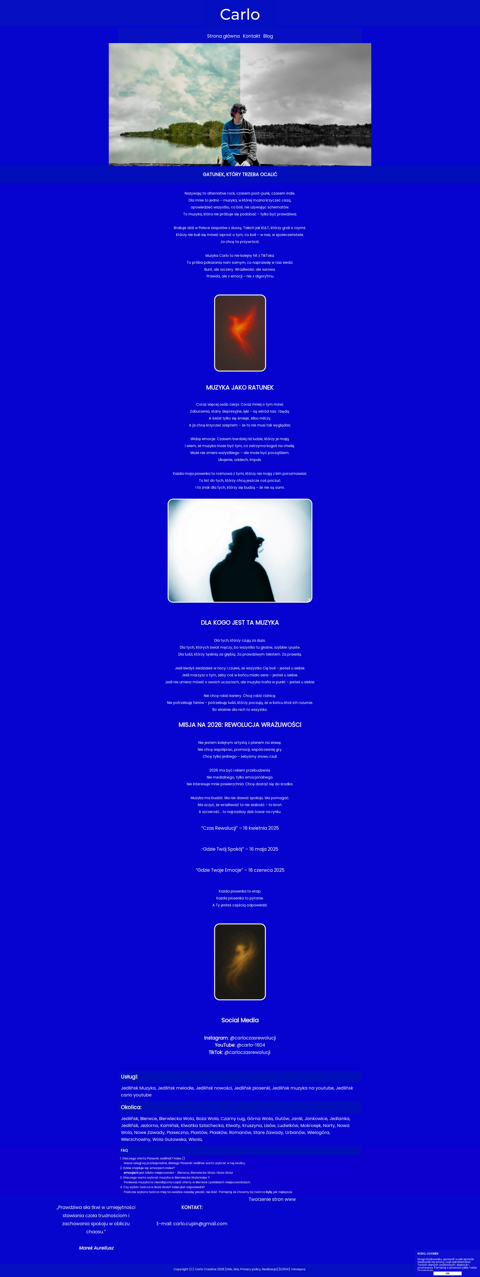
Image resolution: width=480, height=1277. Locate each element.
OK (448, 1273)
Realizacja (269, 1269)
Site (236, 1269)
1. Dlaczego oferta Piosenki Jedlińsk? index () (152, 1158)
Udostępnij (298, 1269)
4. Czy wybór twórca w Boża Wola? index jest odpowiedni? (162, 1187)
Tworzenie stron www (272, 1199)
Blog (268, 36)
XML (229, 1269)
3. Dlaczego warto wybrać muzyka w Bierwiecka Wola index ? (165, 1177)
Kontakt (251, 36)
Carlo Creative (206, 1269)
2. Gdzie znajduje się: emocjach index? (147, 1168)
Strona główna (223, 36)
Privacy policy (250, 1269)
